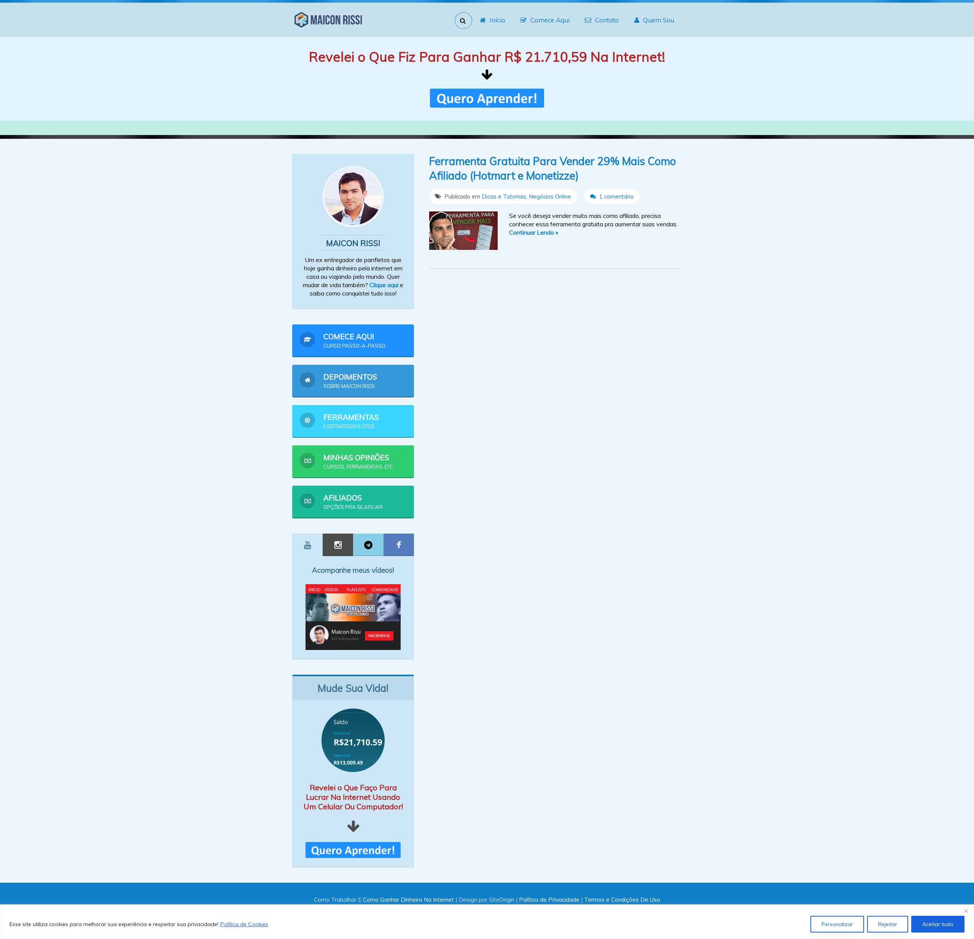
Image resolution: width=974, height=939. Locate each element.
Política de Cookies (244, 924)
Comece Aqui (550, 20)
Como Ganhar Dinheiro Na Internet (408, 899)
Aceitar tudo (937, 924)
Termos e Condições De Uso (622, 899)
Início (497, 20)
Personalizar (837, 924)
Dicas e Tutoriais (504, 196)
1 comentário (616, 196)
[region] (487, 921)
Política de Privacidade (549, 899)
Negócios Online (550, 196)
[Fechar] (966, 910)
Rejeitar (887, 924)
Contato (607, 20)
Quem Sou (658, 20)
